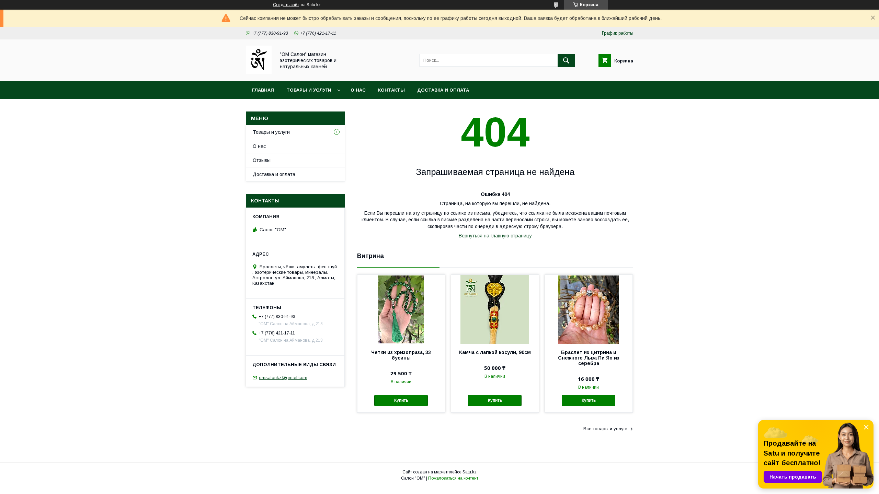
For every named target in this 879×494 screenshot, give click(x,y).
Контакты (391, 90)
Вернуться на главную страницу (495, 235)
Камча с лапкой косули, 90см (495, 352)
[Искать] (566, 60)
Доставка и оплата (443, 90)
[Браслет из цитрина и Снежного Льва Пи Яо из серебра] (588, 309)
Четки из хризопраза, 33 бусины (401, 355)
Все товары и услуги (605, 428)
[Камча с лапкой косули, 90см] (495, 309)
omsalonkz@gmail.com (283, 377)
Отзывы (262, 160)
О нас (358, 90)
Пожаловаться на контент (453, 478)
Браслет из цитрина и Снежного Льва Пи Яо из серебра (588, 358)
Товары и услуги (308, 90)
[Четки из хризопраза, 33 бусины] (401, 309)
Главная (263, 90)
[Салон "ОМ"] (259, 72)
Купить (401, 400)
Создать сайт (286, 4)
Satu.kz (470, 472)
